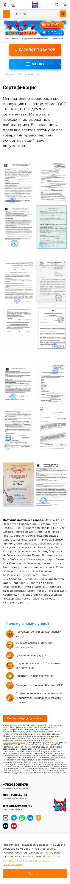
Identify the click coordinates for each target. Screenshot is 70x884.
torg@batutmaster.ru (17, 805)
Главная (8, 74)
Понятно (35, 874)
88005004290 (15, 795)
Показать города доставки (25, 718)
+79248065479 (15, 784)
